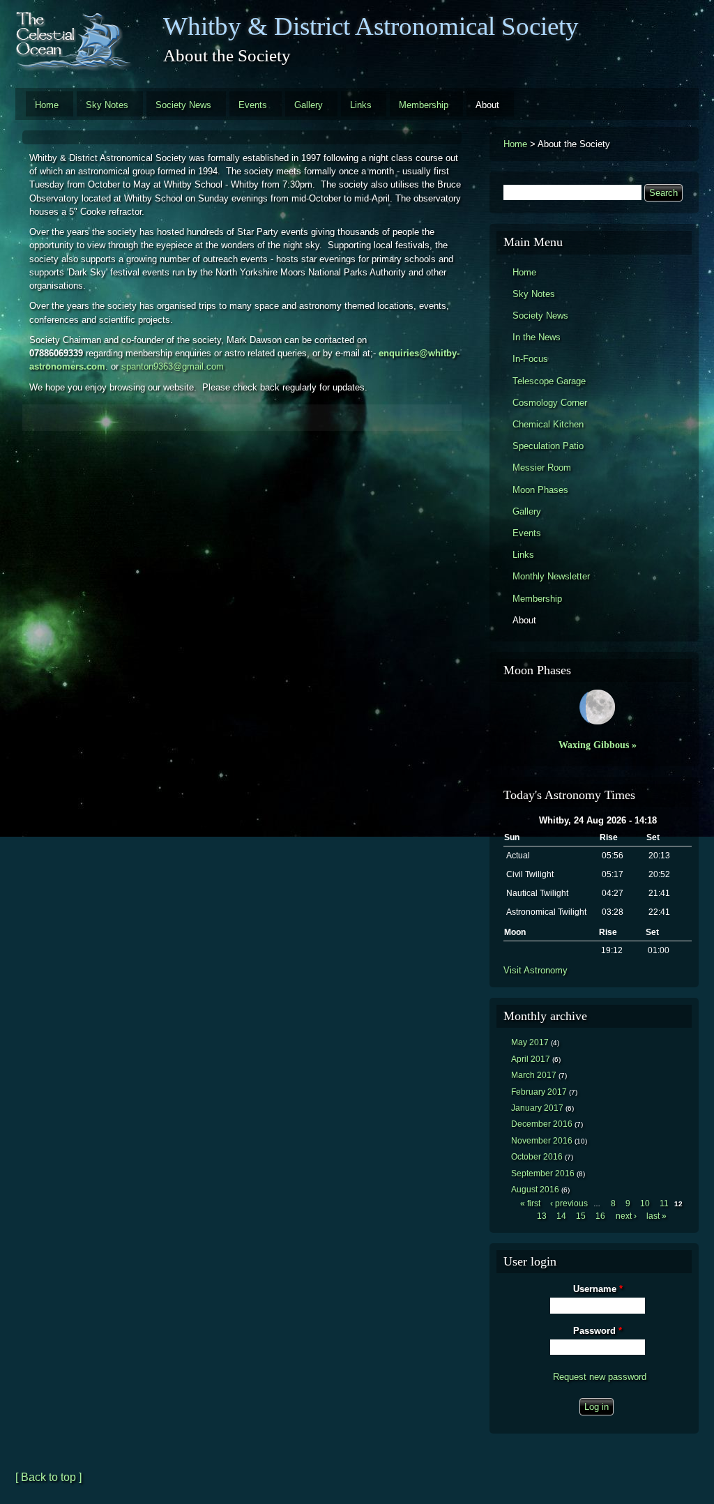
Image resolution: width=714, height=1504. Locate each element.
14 (561, 1216)
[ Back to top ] (48, 1477)
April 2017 (530, 1059)
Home (47, 105)
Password (597, 1331)
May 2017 (530, 1042)
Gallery (308, 105)
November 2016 (541, 1141)
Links (361, 105)
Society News (183, 105)
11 (664, 1203)
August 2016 (535, 1189)
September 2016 (543, 1173)
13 (542, 1216)
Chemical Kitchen (548, 424)
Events (252, 105)
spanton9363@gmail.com (172, 366)
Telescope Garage (549, 381)
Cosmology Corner (549, 402)
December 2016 (541, 1124)
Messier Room (541, 467)
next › (626, 1216)
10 (645, 1203)
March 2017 (533, 1075)
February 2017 (539, 1092)
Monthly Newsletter (551, 576)
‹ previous (569, 1203)
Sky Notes (107, 105)
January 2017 (537, 1108)
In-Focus (530, 359)
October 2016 (537, 1157)
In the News (536, 337)
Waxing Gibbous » (598, 744)
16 (600, 1216)
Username (598, 1289)
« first (530, 1203)
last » (656, 1216)
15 (581, 1216)
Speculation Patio (548, 446)
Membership (423, 105)
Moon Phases (540, 490)
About (487, 105)
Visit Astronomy (535, 970)
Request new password (599, 1377)
